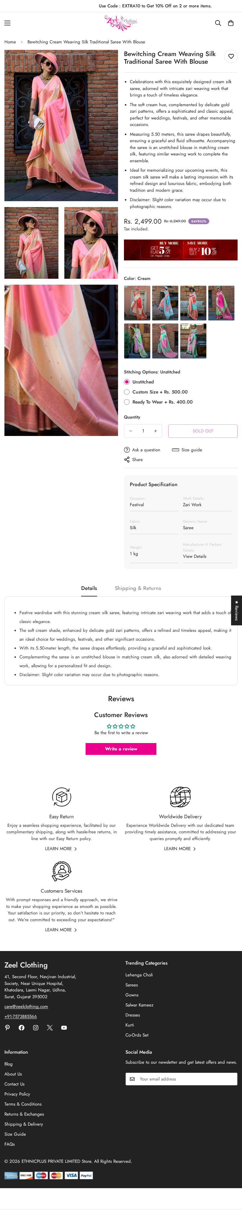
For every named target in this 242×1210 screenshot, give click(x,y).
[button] (231, 23)
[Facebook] (21, 1028)
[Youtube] (64, 1028)
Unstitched (143, 381)
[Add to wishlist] (231, 56)
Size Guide (15, 1134)
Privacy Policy (17, 1094)
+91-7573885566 (20, 1016)
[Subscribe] (231, 1079)
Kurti (129, 1025)
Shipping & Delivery (23, 1124)
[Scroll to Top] (230, 1178)
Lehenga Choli (139, 975)
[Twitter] (50, 1028)
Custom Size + (160, 391)
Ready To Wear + (163, 402)
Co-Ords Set (136, 1035)
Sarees (131, 985)
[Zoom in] (108, 62)
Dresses (132, 1015)
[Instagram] (36, 1028)
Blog (8, 1064)
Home (10, 42)
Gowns (131, 995)
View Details (194, 556)
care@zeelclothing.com (26, 1006)
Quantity (132, 417)
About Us (13, 1074)
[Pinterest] (7, 1028)
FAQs (9, 1144)
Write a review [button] (121, 748)
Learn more (58, 848)
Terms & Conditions (23, 1104)
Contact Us (14, 1084)
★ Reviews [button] (236, 610)
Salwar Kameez (139, 1005)
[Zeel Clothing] (121, 23)
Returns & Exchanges (24, 1114)
